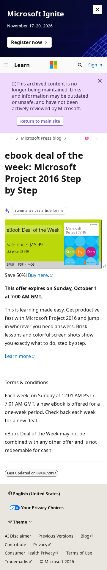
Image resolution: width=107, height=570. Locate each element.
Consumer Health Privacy (30, 553)
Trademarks (16, 561)
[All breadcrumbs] (10, 138)
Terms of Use (79, 553)
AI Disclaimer (18, 536)
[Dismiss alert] (97, 9)
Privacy (40, 544)
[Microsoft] (53, 65)
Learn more (18, 356)
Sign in (95, 65)
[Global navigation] (6, 65)
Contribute (15, 544)
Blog (85, 536)
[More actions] (97, 138)
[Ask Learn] (87, 138)
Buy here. (38, 275)
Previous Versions (55, 536)
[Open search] (80, 65)
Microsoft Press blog (41, 138)
